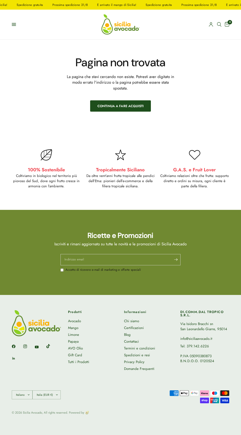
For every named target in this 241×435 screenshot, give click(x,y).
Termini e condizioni (139, 348)
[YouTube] (40, 347)
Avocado (74, 321)
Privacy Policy (134, 361)
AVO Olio (75, 348)
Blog (127, 334)
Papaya (73, 341)
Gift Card (75, 355)
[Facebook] (17, 346)
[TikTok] (51, 346)
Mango (73, 327)
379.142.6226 (198, 346)
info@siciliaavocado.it (196, 338)
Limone (73, 334)
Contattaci (131, 341)
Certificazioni (134, 327)
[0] (226, 24)
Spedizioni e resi (137, 355)
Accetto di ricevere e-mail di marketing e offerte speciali (103, 270)
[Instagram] (28, 346)
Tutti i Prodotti (78, 361)
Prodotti (75, 312)
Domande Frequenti (139, 368)
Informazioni (135, 312)
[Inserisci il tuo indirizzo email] (176, 259)
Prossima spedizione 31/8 (66, 4)
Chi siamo (131, 321)
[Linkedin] (17, 358)
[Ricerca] (219, 24)
